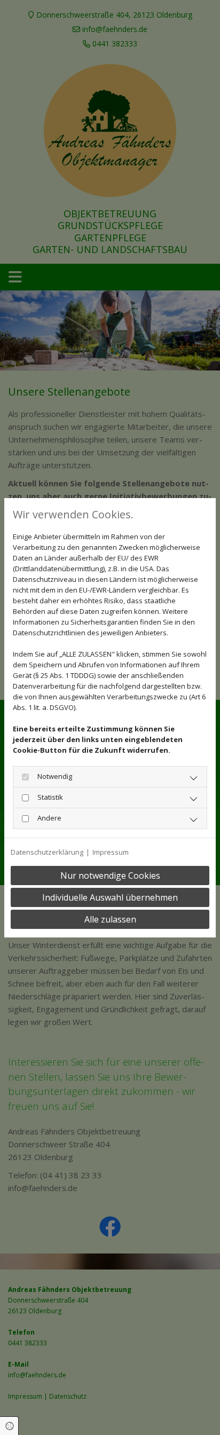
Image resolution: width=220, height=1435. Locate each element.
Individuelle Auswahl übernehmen (110, 897)
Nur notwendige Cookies (110, 875)
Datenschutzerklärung (47, 852)
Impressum (110, 852)
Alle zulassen (110, 919)
